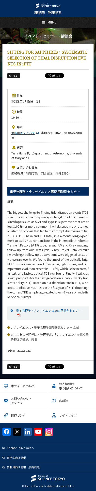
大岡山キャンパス (23, 133)
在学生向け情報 (16, 457)
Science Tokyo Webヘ (20, 448)
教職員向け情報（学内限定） (24, 467)
